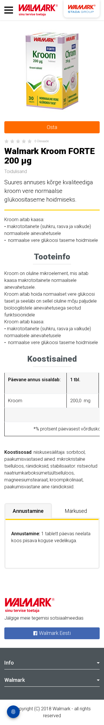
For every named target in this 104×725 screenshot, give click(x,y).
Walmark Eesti (54, 633)
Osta (52, 127)
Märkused (76, 511)
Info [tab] (9, 663)
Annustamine (28, 511)
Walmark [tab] (14, 680)
